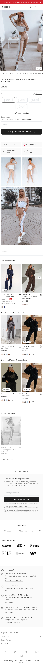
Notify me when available (20, 131)
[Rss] (37, 652)
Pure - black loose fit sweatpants (29, 347)
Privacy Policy (32, 510)
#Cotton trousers (26, 531)
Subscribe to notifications (14, 581)
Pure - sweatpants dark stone (7, 347)
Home (3, 73)
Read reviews (9, 602)
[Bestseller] (32, 329)
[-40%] (11, 278)
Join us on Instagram (12, 622)
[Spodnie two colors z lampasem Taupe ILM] (32, 171)
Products (10, 73)
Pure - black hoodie (8, 394)
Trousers (18, 73)
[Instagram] (25, 652)
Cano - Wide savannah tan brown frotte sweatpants (29, 296)
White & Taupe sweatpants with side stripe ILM (8, 449)
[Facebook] (5, 652)
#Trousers (8, 531)
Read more (9, 612)
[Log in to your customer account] (31, 7)
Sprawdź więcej (21, 471)
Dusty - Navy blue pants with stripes (7, 295)
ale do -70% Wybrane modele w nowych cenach (22, 2)
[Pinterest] (15, 652)
